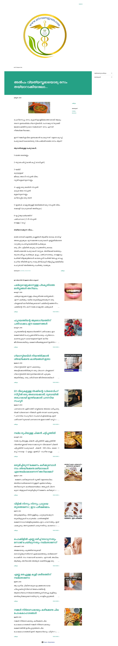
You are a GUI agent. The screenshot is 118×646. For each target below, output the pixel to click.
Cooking (73, 111)
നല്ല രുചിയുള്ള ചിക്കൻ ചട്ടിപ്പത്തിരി (35, 433)
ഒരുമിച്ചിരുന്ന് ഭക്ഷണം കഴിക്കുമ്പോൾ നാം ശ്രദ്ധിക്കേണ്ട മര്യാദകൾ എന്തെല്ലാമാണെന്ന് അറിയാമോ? (35, 468)
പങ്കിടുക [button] (74, 103)
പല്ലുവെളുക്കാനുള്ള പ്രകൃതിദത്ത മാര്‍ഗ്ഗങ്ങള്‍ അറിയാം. (34, 286)
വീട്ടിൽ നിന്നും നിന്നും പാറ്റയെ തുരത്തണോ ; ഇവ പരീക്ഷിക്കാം (32, 505)
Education (74, 113)
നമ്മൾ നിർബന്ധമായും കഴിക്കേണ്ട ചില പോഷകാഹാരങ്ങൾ (36, 611)
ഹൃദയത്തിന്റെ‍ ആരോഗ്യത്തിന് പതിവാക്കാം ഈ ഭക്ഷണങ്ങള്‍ (32, 322)
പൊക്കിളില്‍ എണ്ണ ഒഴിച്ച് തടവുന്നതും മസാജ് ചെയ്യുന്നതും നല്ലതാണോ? (35, 540)
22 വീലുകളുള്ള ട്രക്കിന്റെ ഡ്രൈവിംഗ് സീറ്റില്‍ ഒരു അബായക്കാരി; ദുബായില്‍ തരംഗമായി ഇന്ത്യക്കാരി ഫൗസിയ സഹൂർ (36, 396)
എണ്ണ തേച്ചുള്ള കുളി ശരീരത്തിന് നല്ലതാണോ (32, 576)
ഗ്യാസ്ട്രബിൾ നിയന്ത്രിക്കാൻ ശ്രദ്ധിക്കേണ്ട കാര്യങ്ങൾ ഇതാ (32, 357)
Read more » (56, 311)
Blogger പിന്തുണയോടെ (49, 642)
